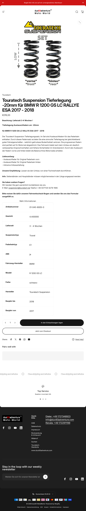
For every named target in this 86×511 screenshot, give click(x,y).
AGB (33, 423)
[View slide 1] (40, 399)
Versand (46, 507)
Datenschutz (36, 426)
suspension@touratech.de (19, 188)
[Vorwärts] (82, 2)
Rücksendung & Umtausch (36, 434)
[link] (58, 423)
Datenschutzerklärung (33, 507)
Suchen (34, 442)
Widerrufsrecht (21, 507)
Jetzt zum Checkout (43, 331)
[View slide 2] (43, 399)
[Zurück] (3, 2)
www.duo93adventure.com (41, 450)
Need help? (79, 339)
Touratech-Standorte (35, 446)
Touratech (6, 95)
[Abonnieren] (45, 477)
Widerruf (34, 438)
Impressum (35, 430)
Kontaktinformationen (55, 507)
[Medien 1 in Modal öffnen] (79, 22)
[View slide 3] (45, 399)
